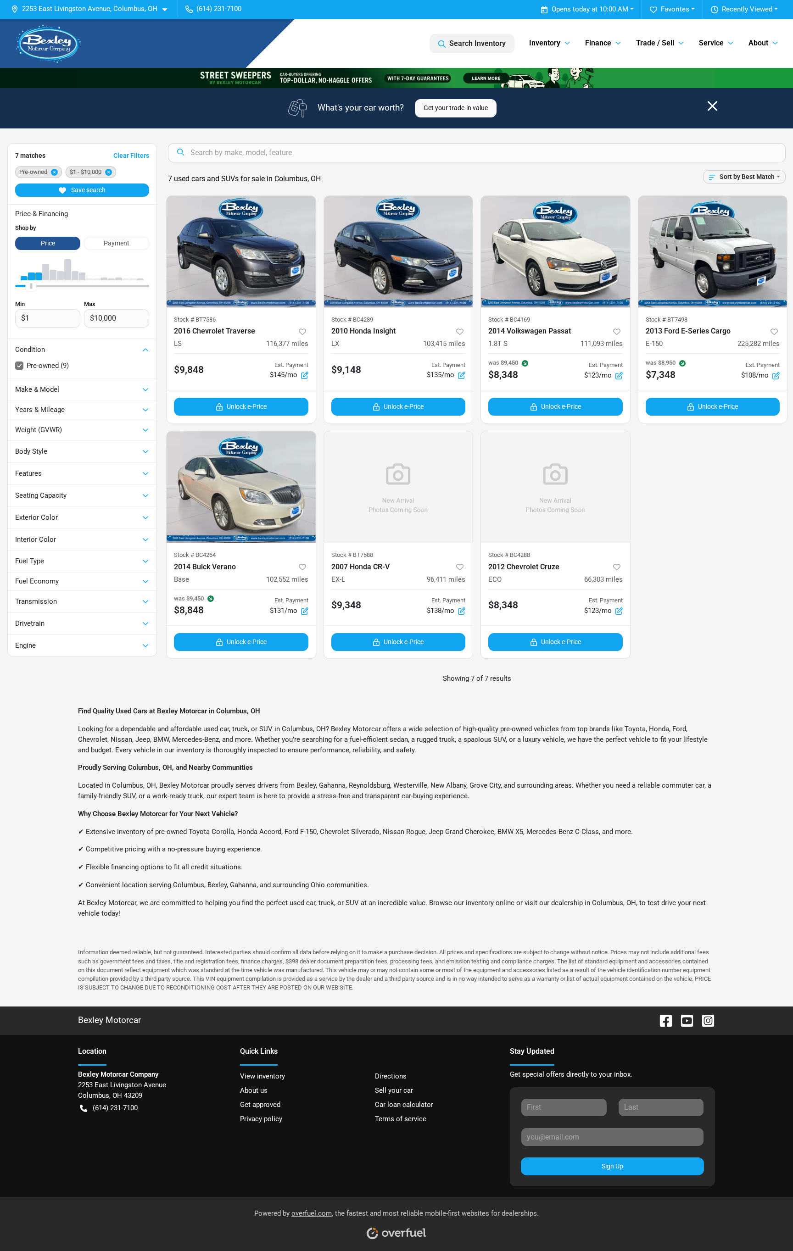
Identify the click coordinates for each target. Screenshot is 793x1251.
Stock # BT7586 (195, 319)
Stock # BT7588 (352, 554)
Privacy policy (261, 1119)
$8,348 (503, 605)
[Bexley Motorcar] (49, 43)
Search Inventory (477, 43)
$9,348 (346, 605)
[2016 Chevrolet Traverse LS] (241, 251)
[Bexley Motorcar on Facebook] (662, 1020)
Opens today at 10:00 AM (590, 9)
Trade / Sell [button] (655, 43)
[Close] (712, 106)
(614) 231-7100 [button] (218, 9)
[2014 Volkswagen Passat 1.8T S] (555, 251)
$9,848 (189, 369)
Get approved (260, 1105)
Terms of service (400, 1119)
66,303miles (603, 579)
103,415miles (444, 343)
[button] (92, 9)
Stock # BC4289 (352, 319)
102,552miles (287, 579)
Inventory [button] (544, 43)
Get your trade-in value (456, 107)
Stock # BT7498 (666, 319)
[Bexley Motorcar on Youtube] (683, 1020)
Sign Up (612, 1166)
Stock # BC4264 (195, 554)
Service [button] (711, 43)
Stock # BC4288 (509, 554)
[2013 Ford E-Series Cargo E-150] (712, 251)
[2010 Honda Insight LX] (398, 251)
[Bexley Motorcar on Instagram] (704, 1020)
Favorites (675, 9)
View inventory (262, 1076)
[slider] (30, 285)
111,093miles (602, 343)
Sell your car (394, 1090)
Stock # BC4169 (509, 319)
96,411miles (446, 579)
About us (254, 1090)
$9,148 (346, 369)
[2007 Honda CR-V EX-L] (398, 487)
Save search (88, 190)
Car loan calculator (404, 1105)
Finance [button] (598, 43)
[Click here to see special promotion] (396, 77)
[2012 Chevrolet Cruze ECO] (555, 487)
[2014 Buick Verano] (241, 487)
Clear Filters (131, 155)
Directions (391, 1076)
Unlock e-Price (247, 406)
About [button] (758, 43)
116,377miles (287, 343)
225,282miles (758, 343)
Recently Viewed (747, 9)
